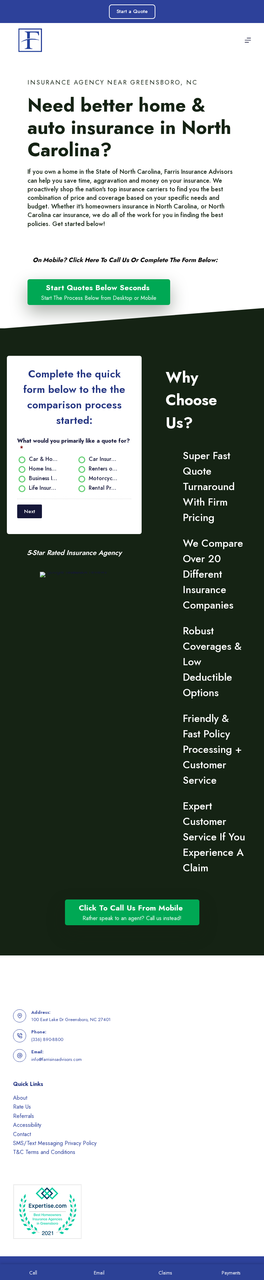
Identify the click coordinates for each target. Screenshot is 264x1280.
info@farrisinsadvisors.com (56, 1059)
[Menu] (248, 40)
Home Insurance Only (46, 469)
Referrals (23, 1116)
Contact (22, 1134)
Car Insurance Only (106, 459)
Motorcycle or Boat (106, 478)
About (20, 1098)
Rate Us (22, 1107)
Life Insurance (46, 488)
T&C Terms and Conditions (44, 1152)
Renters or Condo (106, 469)
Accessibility (27, 1125)
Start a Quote (132, 11)
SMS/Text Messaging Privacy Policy (55, 1143)
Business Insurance (46, 478)
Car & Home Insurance (46, 459)
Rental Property (106, 488)
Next (29, 511)
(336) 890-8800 (47, 1039)
